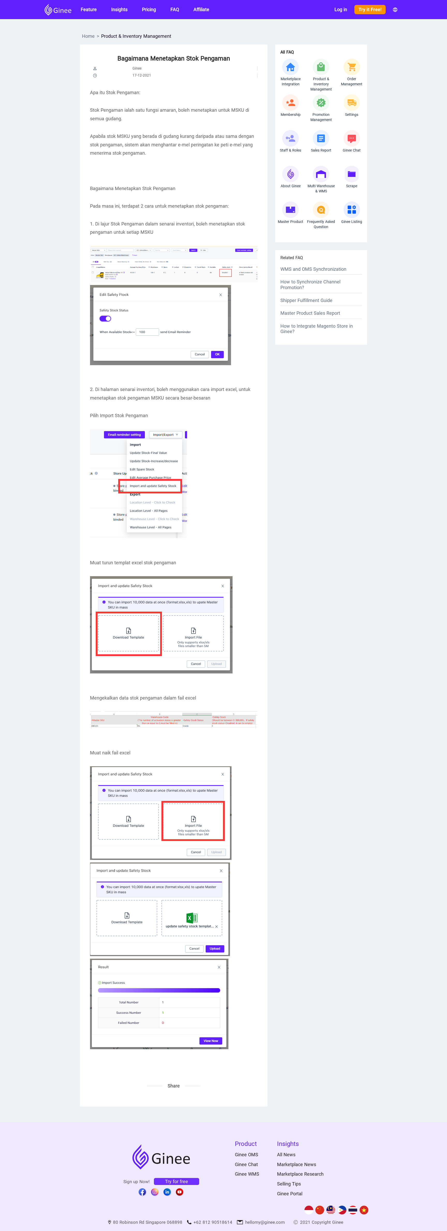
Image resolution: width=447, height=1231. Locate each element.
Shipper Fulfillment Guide (306, 300)
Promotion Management (321, 117)
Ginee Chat (352, 150)
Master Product (290, 222)
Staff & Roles (290, 150)
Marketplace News (296, 1164)
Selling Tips (289, 1184)
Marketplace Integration (291, 81)
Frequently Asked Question (321, 224)
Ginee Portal (289, 1193)
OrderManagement (351, 81)
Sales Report (321, 150)
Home (88, 36)
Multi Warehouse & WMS (321, 188)
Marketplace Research (300, 1174)
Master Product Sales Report (310, 313)
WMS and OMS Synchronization (313, 269)
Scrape (351, 186)
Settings (351, 114)
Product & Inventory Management (136, 36)
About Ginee (291, 186)
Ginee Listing (351, 222)
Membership (291, 114)
